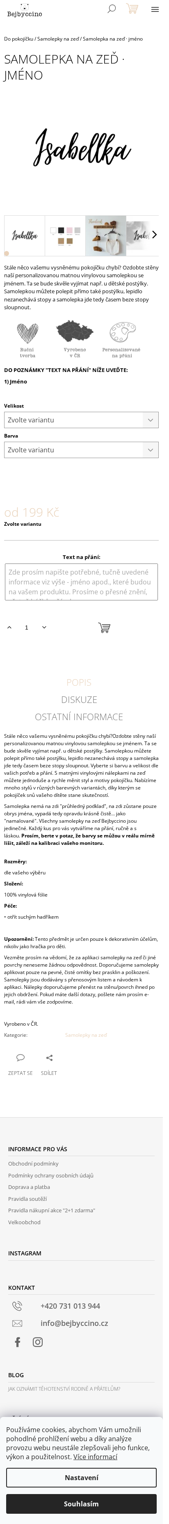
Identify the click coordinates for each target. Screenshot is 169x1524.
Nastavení (81, 1477)
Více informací (95, 1456)
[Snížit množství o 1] (44, 627)
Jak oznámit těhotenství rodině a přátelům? (64, 1389)
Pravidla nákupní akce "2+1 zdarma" (51, 1210)
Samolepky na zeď (86, 1034)
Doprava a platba (29, 1187)
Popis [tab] (78, 682)
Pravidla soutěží (27, 1198)
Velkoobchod (24, 1222)
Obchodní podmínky (33, 1163)
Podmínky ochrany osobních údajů (51, 1175)
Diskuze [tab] (79, 699)
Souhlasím (81, 1503)
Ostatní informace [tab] (79, 716)
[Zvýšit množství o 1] (9, 627)
